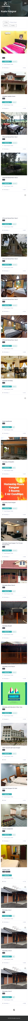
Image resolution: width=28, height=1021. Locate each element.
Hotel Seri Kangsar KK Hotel (9, 788)
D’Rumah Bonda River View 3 (10, 218)
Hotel (5, 759)
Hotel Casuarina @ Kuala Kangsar (11, 747)
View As (6, 25)
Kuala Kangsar (7, 64)
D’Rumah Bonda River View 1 (10, 137)
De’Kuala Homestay (7, 380)
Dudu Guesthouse (7, 421)
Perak (12, 64)
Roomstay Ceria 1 (7, 910)
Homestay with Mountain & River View (12, 707)
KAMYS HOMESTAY (7, 829)
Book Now (7, 61)
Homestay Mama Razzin (8, 585)
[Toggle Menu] (25, 3)
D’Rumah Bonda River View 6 (10, 340)
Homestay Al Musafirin (8, 462)
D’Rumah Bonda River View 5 (10, 299)
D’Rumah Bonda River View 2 (10, 177)
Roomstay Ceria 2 (7, 950)
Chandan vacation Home (8, 96)
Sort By (13, 25)
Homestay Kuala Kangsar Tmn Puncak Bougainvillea (12, 543)
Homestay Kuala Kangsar (9, 502)
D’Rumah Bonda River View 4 (10, 259)
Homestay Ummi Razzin (8, 666)
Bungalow (6, 108)
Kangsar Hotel (6, 869)
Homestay (6, 67)
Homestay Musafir (7, 626)
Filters (6, 22)
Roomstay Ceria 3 (7, 991)
